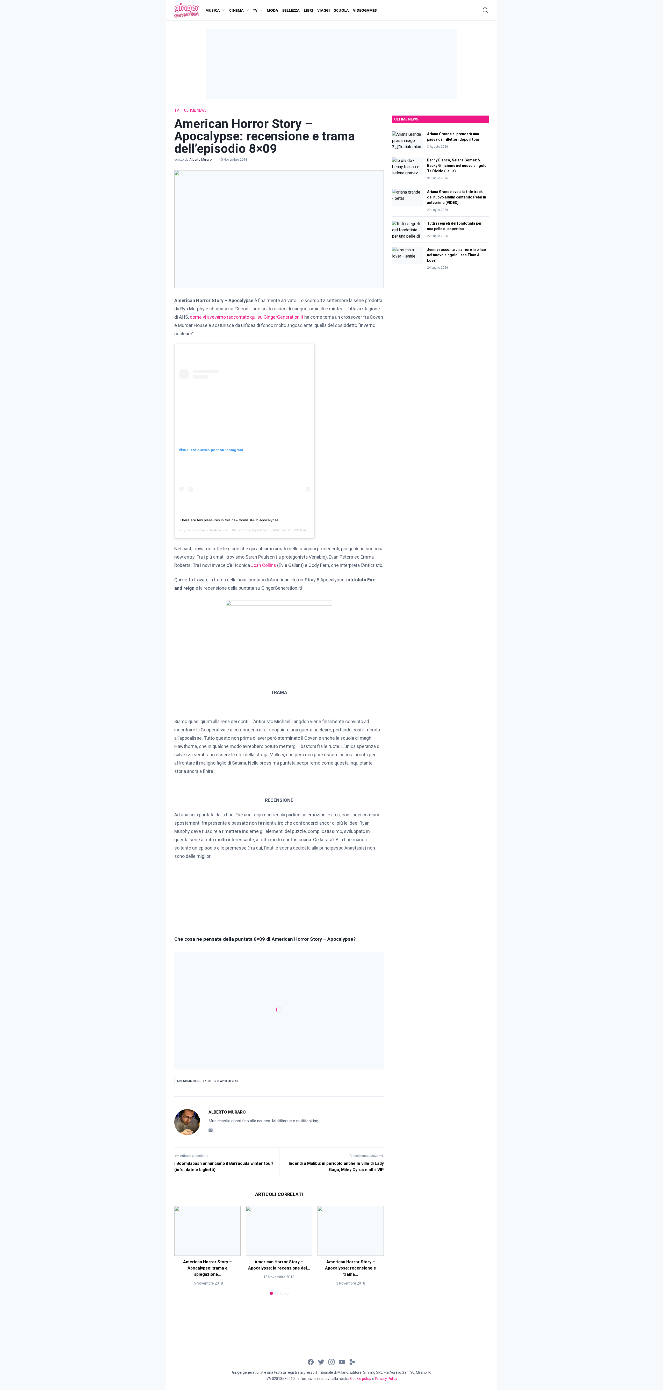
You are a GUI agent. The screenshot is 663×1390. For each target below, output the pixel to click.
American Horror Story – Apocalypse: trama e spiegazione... (207, 1268)
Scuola (341, 10)
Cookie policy (360, 1379)
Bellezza (291, 10)
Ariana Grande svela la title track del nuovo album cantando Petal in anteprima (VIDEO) (456, 197)
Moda (272, 10)
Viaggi (323, 10)
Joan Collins (263, 565)
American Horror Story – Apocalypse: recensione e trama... (350, 1268)
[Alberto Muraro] (187, 1122)
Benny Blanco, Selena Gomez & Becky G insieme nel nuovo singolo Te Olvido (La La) (457, 165)
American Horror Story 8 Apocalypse (208, 1081)
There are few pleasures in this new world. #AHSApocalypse (229, 520)
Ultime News (195, 110)
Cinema (236, 10)
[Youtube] (342, 1361)
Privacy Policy (386, 1379)
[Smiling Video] (352, 1361)
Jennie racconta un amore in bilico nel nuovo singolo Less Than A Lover (456, 254)
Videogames (365, 10)
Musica (212, 10)
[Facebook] (311, 1361)
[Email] (210, 1129)
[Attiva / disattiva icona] (485, 10)
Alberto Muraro (201, 159)
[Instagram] (331, 1361)
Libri (308, 10)
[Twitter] (321, 1361)
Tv (255, 10)
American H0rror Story (232, 530)
